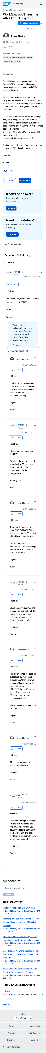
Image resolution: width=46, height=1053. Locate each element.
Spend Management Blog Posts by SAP (22, 911)
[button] (5, 47)
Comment (25, 180)
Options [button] (41, 23)
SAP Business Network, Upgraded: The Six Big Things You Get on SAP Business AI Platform (22, 954)
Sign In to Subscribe (29, 23)
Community (18, 4)
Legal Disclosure (34, 1033)
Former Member (18, 36)
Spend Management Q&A (14, 10)
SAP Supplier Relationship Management (18, 58)
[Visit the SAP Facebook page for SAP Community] (16, 1018)
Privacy (11, 1026)
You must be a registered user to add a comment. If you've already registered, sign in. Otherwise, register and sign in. (22, 332)
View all (6, 1004)
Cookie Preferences (11, 1047)
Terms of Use (34, 1026)
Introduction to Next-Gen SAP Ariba (19, 908)
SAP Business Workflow (12, 61)
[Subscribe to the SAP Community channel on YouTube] (25, 1018)
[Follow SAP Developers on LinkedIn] (30, 1018)
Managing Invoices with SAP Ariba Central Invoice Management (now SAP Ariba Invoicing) (21, 922)
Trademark (11, 1040)
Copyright (11, 1033)
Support (34, 1040)
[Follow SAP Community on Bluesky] (21, 1018)
